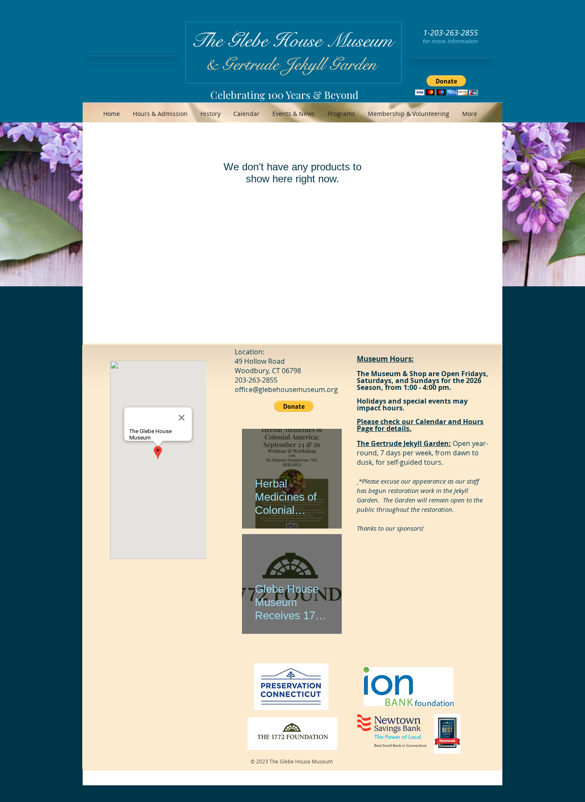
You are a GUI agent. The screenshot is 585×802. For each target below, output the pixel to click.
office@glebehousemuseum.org (286, 389)
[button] (446, 85)
